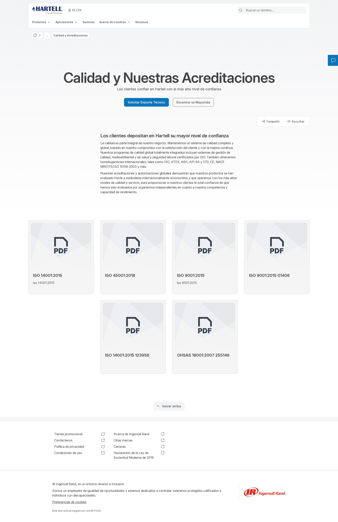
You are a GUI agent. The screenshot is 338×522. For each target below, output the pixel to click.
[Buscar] (240, 10)
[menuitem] (41, 22)
